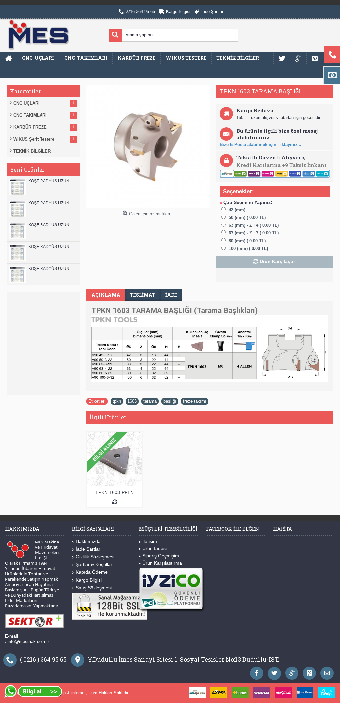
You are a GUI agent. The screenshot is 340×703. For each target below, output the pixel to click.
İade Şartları (89, 549)
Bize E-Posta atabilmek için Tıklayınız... (260, 144)
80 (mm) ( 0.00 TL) (247, 240)
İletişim (149, 541)
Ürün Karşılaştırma (162, 563)
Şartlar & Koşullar (94, 564)
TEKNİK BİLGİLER (32, 151)
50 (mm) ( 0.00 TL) (247, 217)
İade (171, 295)
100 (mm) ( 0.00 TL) (248, 248)
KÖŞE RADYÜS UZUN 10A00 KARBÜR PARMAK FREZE (52, 246)
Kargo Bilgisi (89, 580)
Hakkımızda (88, 541)
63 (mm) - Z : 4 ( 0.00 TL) (254, 225)
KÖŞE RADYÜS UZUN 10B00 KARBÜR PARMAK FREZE (52, 225)
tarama (150, 401)
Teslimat (142, 295)
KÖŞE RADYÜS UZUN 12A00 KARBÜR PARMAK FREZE (52, 203)
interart (78, 692)
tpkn (117, 401)
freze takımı (194, 401)
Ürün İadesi (154, 548)
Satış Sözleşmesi (94, 587)
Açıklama (105, 295)
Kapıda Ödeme (92, 572)
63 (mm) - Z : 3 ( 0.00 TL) (254, 232)
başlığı (169, 401)
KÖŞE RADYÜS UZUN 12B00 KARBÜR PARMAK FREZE (52, 181)
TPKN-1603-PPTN (114, 492)
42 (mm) (237, 209)
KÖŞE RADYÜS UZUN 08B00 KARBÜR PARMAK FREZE (52, 268)
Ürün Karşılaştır (277, 261)
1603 (132, 401)
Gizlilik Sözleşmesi (95, 556)
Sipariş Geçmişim (160, 555)
